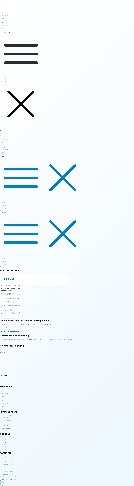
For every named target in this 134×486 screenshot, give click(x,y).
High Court (3, 293)
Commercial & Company (7, 458)
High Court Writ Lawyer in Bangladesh (10, 289)
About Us (4, 77)
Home (3, 12)
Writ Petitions (15, 313)
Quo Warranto (10, 313)
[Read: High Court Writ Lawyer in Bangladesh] (10, 285)
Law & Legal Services (10, 293)
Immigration (4, 421)
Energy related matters (7, 415)
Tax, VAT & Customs (6, 463)
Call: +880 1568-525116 (9, 331)
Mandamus (3, 313)
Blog (3, 18)
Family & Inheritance (6, 457)
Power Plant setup (6, 420)
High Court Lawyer (17, 312)
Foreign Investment (6, 417)
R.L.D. (2, 6)
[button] (67, 54)
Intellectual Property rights (7, 464)
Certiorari (3, 312)
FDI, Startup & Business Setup (8, 461)
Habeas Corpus (9, 312)
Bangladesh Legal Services (11, 310)
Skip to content (3, 0)
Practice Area (5, 15)
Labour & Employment (7, 460)
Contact (4, 20)
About (3, 14)
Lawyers (4, 17)
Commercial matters (6, 418)
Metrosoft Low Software (56, 339)
